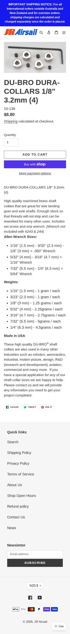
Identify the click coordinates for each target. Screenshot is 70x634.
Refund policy (18, 506)
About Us (14, 485)
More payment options (35, 173)
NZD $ (34, 585)
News (11, 528)
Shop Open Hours (21, 496)
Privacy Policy (18, 463)
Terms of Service (20, 474)
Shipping (11, 121)
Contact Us (16, 517)
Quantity (10, 135)
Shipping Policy (19, 453)
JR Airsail (40, 621)
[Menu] (64, 32)
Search (12, 442)
